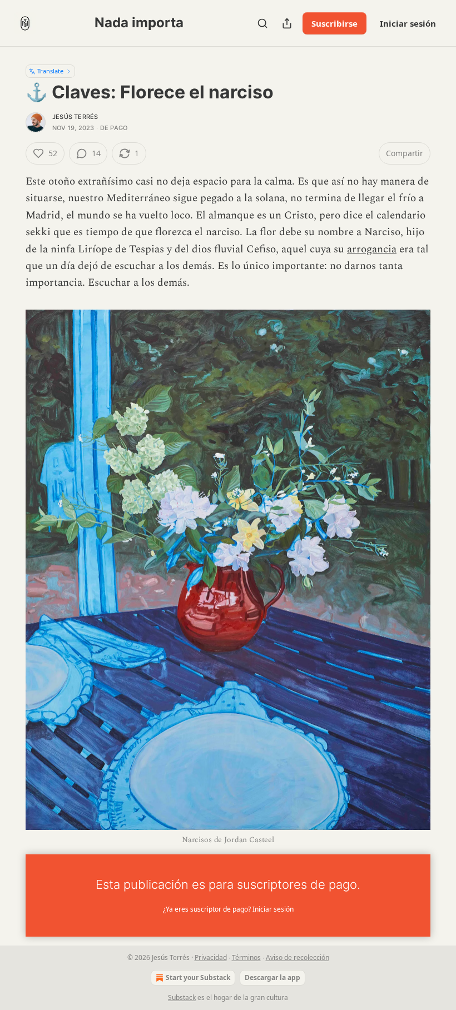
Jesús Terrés (75, 117)
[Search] (262, 23)
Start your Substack (198, 977)
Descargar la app (272, 977)
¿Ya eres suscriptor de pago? (228, 909)
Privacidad (211, 957)
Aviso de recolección (297, 957)
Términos (246, 957)
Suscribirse (334, 23)
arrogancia (371, 249)
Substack (182, 997)
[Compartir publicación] (287, 23)
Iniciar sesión (408, 23)
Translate (50, 71)
